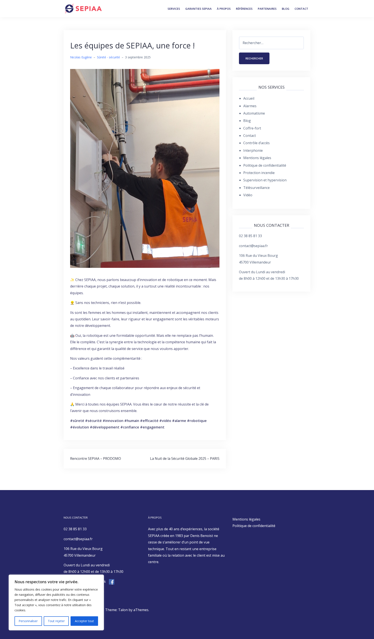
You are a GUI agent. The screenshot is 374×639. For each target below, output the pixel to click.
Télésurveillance (256, 187)
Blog (285, 9)
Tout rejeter (56, 621)
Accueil (248, 98)
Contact (301, 9)
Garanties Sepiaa (198, 9)
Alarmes (249, 106)
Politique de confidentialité (264, 165)
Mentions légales (257, 157)
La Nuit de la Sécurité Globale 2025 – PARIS (184, 458)
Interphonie (253, 150)
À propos (224, 9)
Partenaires (267, 9)
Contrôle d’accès (256, 143)
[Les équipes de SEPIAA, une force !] (144, 168)
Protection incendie (259, 172)
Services (174, 9)
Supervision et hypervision (265, 180)
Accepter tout (84, 621)
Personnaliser (28, 621)
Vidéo (247, 195)
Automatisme (254, 113)
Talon (123, 609)
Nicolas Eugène (81, 57)
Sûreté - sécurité (108, 57)
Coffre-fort (252, 128)
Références (244, 9)
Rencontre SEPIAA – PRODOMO (95, 458)
